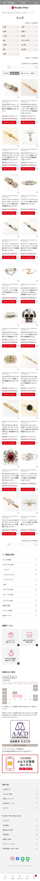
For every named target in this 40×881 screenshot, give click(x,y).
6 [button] (25, 67)
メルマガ (5, 808)
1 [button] (12, 67)
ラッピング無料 (7, 610)
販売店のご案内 (8, 830)
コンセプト (6, 821)
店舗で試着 (6, 605)
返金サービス (7, 615)
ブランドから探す (8, 589)
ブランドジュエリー (9, 575)
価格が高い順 (24, 73)
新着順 (32, 73)
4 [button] (19, 67)
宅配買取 (6, 835)
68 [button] (32, 67)
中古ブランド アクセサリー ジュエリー (17, 12)
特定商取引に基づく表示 (11, 849)
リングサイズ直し (8, 601)
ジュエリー (6, 570)
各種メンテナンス (8, 799)
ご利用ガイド (7, 789)
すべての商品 (7, 560)
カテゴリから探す (8, 565)
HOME (4, 12)
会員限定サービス (9, 803)
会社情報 (6, 825)
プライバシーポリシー (10, 844)
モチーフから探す (8, 594)
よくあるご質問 (7, 794)
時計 (4, 585)
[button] (8, 67)
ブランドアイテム (8, 580)
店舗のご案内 (7, 839)
